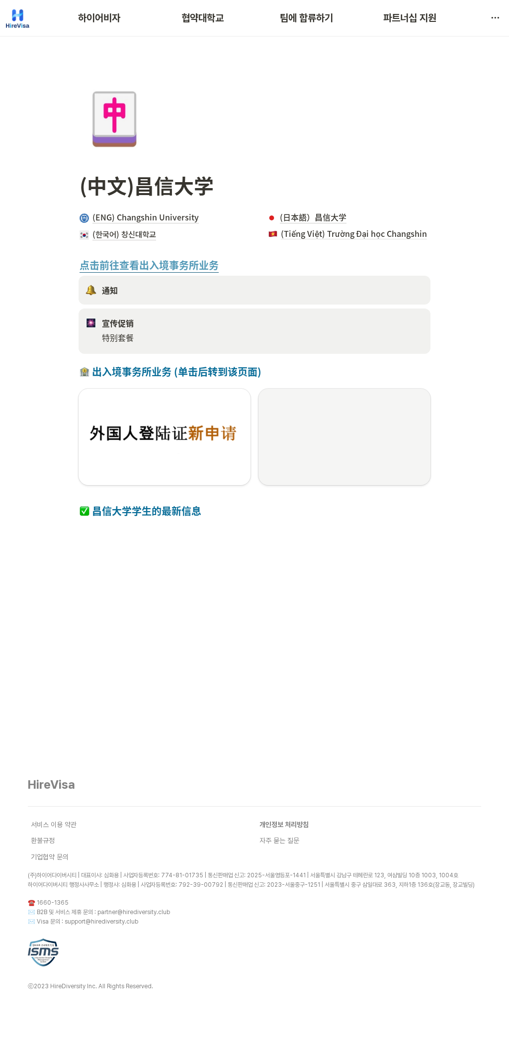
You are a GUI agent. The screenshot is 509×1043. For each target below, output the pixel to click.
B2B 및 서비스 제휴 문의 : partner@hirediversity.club (103, 912)
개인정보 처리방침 (284, 825)
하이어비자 (99, 18)
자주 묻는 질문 (279, 840)
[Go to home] (17, 18)
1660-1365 (53, 902)
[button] (495, 18)
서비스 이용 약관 (54, 825)
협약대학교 (202, 18)
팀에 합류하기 (306, 18)
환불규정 (43, 840)
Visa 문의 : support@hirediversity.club (87, 921)
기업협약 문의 (50, 857)
